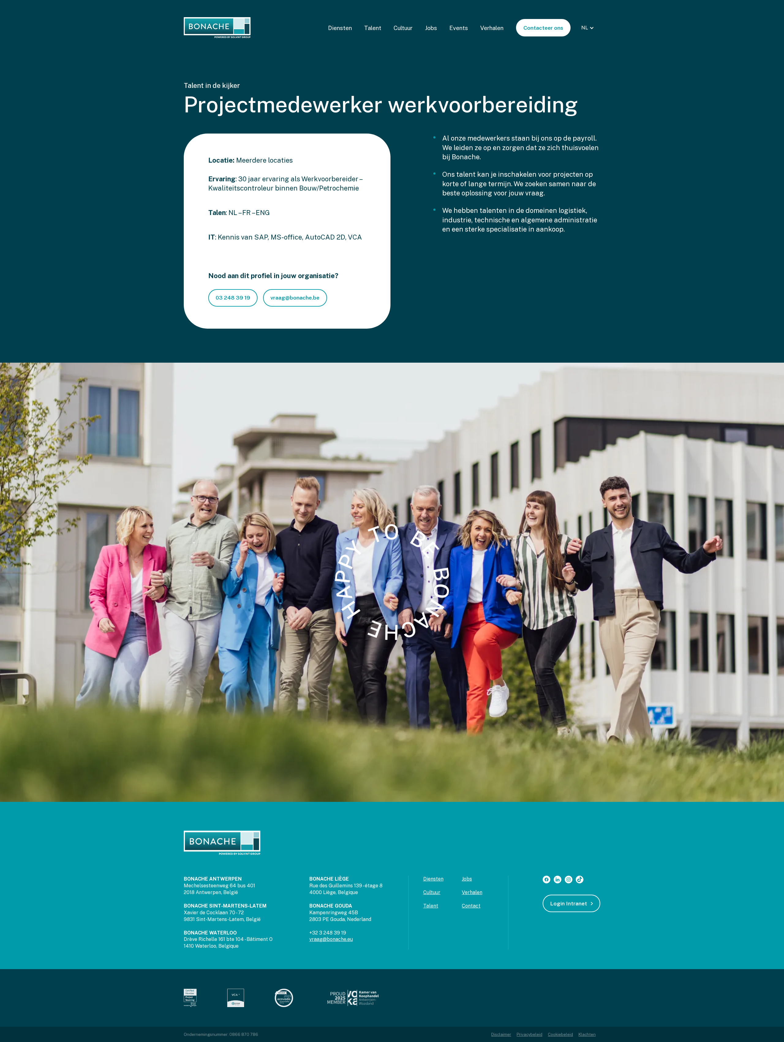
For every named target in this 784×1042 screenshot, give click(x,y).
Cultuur (403, 28)
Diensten (340, 28)
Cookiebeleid (560, 1034)
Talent (372, 28)
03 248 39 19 (233, 297)
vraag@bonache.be (294, 297)
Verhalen (491, 28)
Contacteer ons (543, 28)
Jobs (431, 28)
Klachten (587, 1034)
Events (458, 28)
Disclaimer (501, 1034)
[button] (588, 27)
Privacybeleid (529, 1034)
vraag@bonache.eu (331, 939)
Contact (471, 906)
